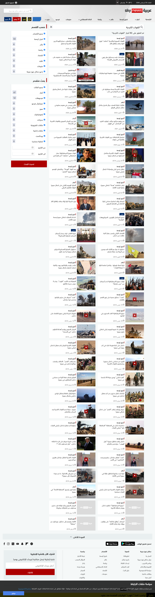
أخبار (138, 19)
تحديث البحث (29, 164)
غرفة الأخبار (81, 556)
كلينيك (82, 574)
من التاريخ (41, 147)
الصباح (82, 570)
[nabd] (31, 543)
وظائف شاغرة (146, 574)
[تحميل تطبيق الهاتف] (120, 544)
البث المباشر (125, 566)
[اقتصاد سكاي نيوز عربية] (36, 19)
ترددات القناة (125, 563)
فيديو (58, 19)
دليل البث (126, 570)
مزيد (47, 19)
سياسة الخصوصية (145, 570)
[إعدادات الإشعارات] (29, 19)
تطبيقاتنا (126, 556)
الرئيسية (148, 19)
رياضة (100, 19)
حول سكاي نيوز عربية (144, 559)
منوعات (68, 19)
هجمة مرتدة (81, 566)
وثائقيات (82, 577)
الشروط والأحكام (145, 566)
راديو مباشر (125, 559)
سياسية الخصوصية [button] (24, 588)
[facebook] (4, 543)
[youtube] (17, 543)
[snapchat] (22, 543)
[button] (17, 19)
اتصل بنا (148, 556)
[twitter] (13, 543)
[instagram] (8, 543)
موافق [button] (14, 593)
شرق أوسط (124, 19)
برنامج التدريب (146, 563)
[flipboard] (27, 543)
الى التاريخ (41, 153)
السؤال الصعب (80, 559)
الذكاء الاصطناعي (86, 19)
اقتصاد (104, 570)
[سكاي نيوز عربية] (138, 11)
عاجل (24, 19)
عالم (112, 19)
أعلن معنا (148, 577)
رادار (83, 563)
